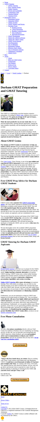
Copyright (4, 408)
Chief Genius (7, 161)
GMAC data (19, 115)
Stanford (3, 166)
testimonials (24, 151)
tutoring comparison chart (8, 312)
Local (8, 73)
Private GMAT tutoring (7, 269)
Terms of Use (5, 403)
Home (2, 73)
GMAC (9, 414)
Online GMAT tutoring (8, 282)
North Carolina (17, 73)
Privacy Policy (5, 400)
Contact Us (4, 407)
